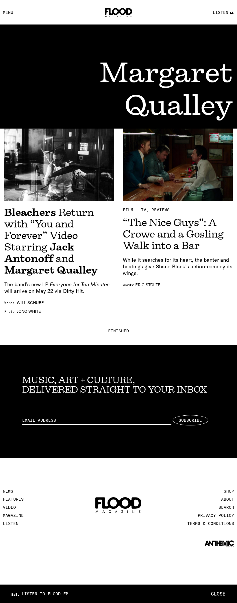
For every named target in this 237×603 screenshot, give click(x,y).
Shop (229, 491)
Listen (10, 523)
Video (9, 507)
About (227, 499)
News (8, 491)
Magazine (13, 515)
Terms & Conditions (210, 523)
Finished (118, 330)
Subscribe (190, 420)
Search (226, 507)
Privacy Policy (216, 515)
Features (13, 499)
